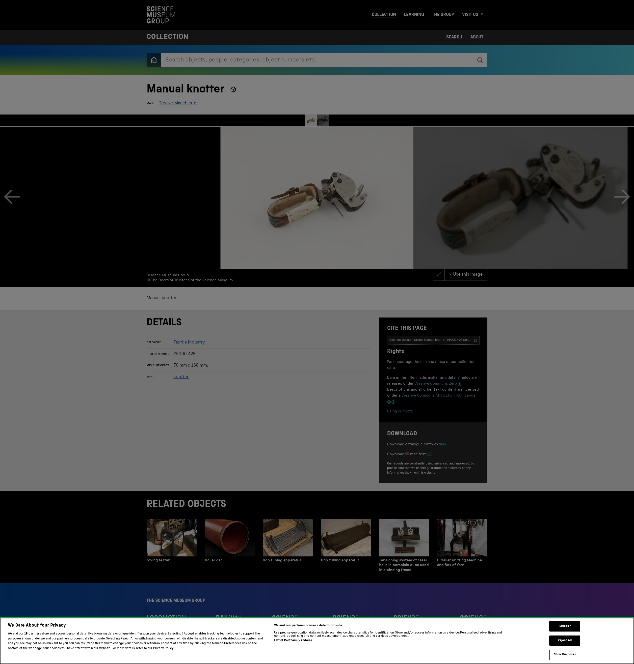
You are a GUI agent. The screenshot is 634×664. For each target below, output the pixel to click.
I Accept (565, 626)
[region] (317, 641)
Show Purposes (565, 654)
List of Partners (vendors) (293, 640)
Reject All (565, 640)
